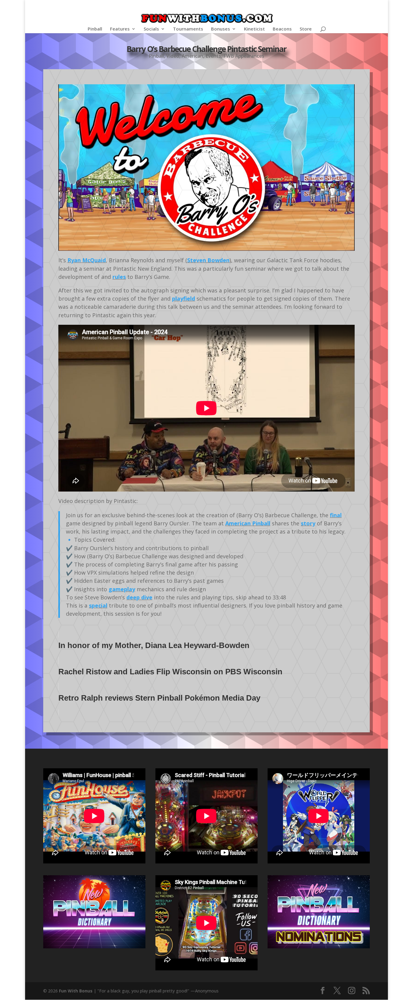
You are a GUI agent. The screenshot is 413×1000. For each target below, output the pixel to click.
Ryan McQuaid (86, 260)
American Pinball (247, 523)
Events (213, 56)
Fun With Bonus (76, 991)
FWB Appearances (243, 56)
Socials (151, 29)
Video (172, 56)
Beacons (282, 29)
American (192, 56)
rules (119, 276)
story (308, 523)
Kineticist (254, 29)
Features (120, 29)
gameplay (122, 589)
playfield (183, 298)
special (98, 605)
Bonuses (220, 29)
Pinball (95, 29)
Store (306, 29)
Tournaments (188, 29)
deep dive (139, 597)
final (336, 515)
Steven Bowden (208, 260)
